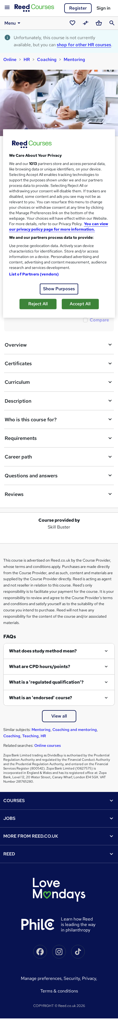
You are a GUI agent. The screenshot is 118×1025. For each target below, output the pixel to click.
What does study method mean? (43, 651)
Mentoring (74, 59)
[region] (59, 223)
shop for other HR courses (84, 45)
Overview (16, 345)
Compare (99, 320)
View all (59, 716)
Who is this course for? (31, 419)
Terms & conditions (59, 991)
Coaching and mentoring (74, 729)
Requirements (21, 438)
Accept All (80, 304)
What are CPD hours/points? (39, 666)
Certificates (18, 363)
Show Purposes (59, 289)
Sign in (103, 8)
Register (78, 8)
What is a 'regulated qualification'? (46, 682)
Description (18, 401)
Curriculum (17, 382)
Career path (18, 457)
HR (27, 59)
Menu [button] (10, 23)
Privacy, (89, 978)
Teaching (30, 735)
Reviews (14, 494)
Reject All (38, 304)
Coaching (47, 59)
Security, (73, 978)
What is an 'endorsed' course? (40, 698)
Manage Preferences (41, 978)
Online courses (47, 745)
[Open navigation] (7, 7)
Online (9, 59)
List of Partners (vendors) (34, 274)
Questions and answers (31, 475)
